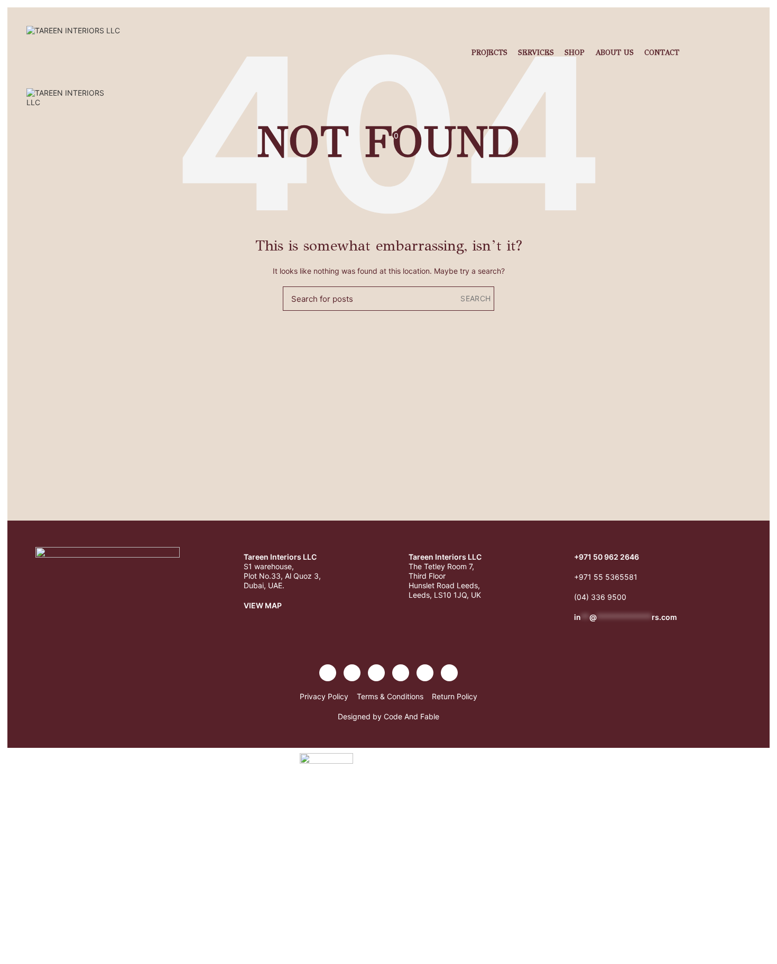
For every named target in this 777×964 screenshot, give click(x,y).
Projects (489, 52)
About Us (614, 52)
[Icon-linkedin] (400, 672)
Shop (575, 52)
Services (536, 52)
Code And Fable (411, 716)
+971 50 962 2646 (606, 556)
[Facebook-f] (327, 672)
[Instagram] (352, 672)
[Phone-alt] (425, 672)
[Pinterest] (449, 672)
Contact (661, 52)
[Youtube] (376, 672)
